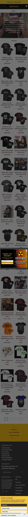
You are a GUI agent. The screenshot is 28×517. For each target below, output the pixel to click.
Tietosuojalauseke (4, 515)
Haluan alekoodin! (7, 263)
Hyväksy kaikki (4, 505)
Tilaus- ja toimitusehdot (12, 515)
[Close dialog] (26, 250)
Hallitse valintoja (5, 511)
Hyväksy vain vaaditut (5, 508)
